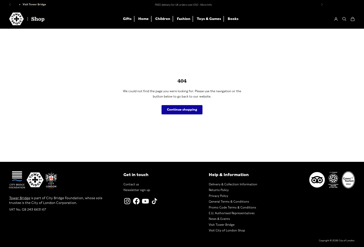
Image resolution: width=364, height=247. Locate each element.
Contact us (131, 184)
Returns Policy (219, 190)
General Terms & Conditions (229, 201)
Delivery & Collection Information (233, 184)
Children (162, 19)
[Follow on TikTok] (154, 201)
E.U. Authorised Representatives (232, 213)
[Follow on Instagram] (127, 201)
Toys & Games (209, 19)
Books (233, 19)
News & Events (219, 219)
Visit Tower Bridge (34, 4)
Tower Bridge (19, 198)
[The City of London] (51, 180)
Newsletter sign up (136, 190)
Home (143, 19)
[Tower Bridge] (35, 179)
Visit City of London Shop (227, 230)
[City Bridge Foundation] (17, 179)
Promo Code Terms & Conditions (232, 207)
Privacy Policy (218, 196)
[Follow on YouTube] (145, 201)
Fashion (183, 19)
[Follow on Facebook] (136, 201)
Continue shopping (182, 109)
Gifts (127, 19)
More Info (206, 4)
